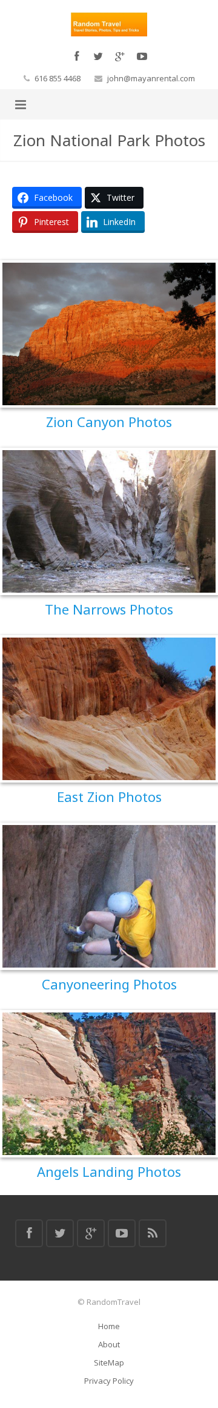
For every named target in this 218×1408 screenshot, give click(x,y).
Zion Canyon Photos (109, 422)
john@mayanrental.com (151, 78)
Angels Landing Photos (109, 1171)
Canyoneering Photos (109, 984)
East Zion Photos (109, 796)
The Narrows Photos (109, 609)
